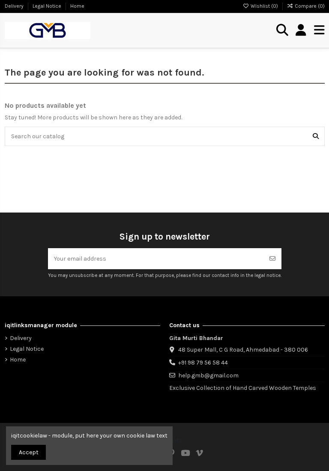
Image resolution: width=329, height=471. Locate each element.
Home (77, 6)
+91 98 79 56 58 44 (203, 362)
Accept (29, 452)
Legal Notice (48, 6)
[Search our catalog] (316, 136)
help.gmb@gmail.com (208, 375)
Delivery (15, 6)
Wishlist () (264, 6)
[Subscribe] (272, 258)
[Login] (301, 30)
